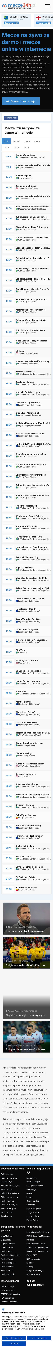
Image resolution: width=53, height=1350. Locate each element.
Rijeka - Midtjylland (25, 846)
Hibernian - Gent (23, 856)
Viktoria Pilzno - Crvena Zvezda (31, 640)
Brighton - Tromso (25, 805)
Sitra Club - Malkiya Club (27, 413)
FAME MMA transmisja (10, 1294)
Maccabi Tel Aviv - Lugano (28, 392)
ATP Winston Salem (26, 735)
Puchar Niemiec (7, 1266)
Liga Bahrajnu (24, 415)
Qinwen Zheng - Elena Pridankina (32, 227)
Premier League (33, 1182)
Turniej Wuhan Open (25, 155)
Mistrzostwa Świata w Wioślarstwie (33, 196)
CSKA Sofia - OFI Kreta (26, 722)
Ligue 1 (29, 1197)
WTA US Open (24, 229)
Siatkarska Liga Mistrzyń (37, 1251)
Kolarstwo (22, 178)
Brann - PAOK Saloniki (26, 526)
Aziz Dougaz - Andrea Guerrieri (31, 310)
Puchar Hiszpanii (8, 1263)
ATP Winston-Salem (26, 766)
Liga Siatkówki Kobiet (35, 1243)
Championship (32, 1201)
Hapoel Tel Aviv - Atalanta (28, 681)
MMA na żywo (7, 1189)
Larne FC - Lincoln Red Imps (29, 867)
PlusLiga (30, 1240)
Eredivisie (30, 1205)
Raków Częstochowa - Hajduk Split (32, 588)
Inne (31, 168)
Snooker (40, 157)
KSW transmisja (8, 1290)
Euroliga (29, 1263)
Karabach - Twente (25, 382)
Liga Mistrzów (24, 405)
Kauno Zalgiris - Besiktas (28, 619)
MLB (20, 663)
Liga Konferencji (8, 1243)
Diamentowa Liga (24, 753)
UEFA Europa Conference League (32, 219)
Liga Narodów (7, 1247)
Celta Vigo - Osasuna (26, 815)
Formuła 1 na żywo (9, 1178)
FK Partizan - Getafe (25, 877)
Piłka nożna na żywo (10, 1193)
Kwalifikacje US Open (26, 186)
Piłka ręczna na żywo (10, 1197)
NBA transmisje (33, 1259)
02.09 (26, 147)
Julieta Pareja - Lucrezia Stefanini (32, 268)
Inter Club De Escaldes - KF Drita (31, 578)
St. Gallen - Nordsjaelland (28, 671)
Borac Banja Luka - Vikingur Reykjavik (34, 794)
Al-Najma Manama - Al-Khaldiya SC (33, 423)
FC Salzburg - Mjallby (26, 609)
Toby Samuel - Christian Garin (30, 330)
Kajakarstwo (23, 168)
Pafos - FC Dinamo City (27, 557)
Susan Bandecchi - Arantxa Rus (31, 454)
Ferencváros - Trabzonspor (29, 836)
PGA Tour (20, 650)
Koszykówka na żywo (10, 1185)
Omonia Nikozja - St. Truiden (30, 598)
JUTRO (16, 141)
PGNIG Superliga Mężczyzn (38, 1236)
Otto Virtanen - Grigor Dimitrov (31, 475)
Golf (20, 652)
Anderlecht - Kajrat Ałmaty (28, 825)
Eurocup (30, 1266)
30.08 (37, 141)
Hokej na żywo (7, 1182)
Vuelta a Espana (23, 175)
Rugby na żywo (7, 1201)
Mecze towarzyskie (26, 209)
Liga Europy (23, 436)
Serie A (29, 1193)
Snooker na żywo (8, 1208)
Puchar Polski (32, 1220)
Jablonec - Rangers (25, 372)
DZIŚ (6, 141)
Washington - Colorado (27, 660)
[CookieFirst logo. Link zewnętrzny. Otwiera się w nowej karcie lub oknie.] (3, 1309)
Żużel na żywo (7, 1216)
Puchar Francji (7, 1259)
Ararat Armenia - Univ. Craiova (30, 433)
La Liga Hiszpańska (34, 1185)
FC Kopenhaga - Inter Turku (29, 537)
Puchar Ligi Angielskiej (10, 1255)
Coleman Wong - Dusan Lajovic (31, 320)
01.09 (16, 147)
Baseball (26, 663)
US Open (20, 351)
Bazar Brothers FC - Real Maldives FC (34, 206)
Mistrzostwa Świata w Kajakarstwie (33, 165)
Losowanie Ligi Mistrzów (28, 402)
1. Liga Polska (32, 1212)
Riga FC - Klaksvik (24, 568)
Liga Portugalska (33, 1208)
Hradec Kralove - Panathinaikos (31, 547)
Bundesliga (31, 1189)
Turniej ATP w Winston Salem (30, 764)
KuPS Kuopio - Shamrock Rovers (32, 217)
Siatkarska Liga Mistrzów (37, 1247)
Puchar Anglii (6, 1251)
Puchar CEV (31, 1255)
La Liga (21, 817)
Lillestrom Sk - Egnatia (27, 629)
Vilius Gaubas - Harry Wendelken (31, 341)
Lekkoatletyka (24, 745)
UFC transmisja (7, 1286)
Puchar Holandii (8, 1274)
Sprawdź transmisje (23, 101)
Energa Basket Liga (34, 1270)
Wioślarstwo (23, 198)
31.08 (6, 147)
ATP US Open (23, 291)
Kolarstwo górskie (26, 364)
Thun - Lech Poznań (25, 712)
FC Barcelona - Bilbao (26, 887)
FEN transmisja (7, 1298)
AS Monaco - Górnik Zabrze (29, 516)
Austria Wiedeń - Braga (27, 784)
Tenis (35, 188)
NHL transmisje (33, 1274)
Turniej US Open (25, 188)
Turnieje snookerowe (27, 157)
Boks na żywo (7, 1174)
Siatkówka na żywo (9, 1205)
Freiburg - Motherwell (26, 506)
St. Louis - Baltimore (26, 774)
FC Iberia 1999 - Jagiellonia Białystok (34, 444)
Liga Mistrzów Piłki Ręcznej (38, 1232)
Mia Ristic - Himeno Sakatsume (31, 464)
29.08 (27, 141)
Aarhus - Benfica (24, 702)
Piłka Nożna (41, 209)
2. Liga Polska (32, 1216)
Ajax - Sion (21, 691)
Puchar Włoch (7, 1270)
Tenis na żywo (7, 1212)
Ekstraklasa (31, 1178)
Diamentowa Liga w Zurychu (29, 743)
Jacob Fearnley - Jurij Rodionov (31, 299)
